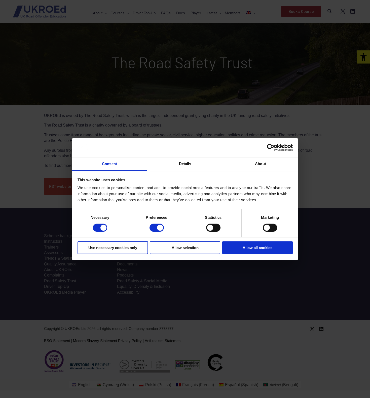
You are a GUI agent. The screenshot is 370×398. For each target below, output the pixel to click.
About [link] (260, 164)
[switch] (157, 228)
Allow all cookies (257, 248)
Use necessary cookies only (112, 248)
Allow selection (185, 248)
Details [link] (185, 164)
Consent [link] (109, 164)
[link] (271, 147)
